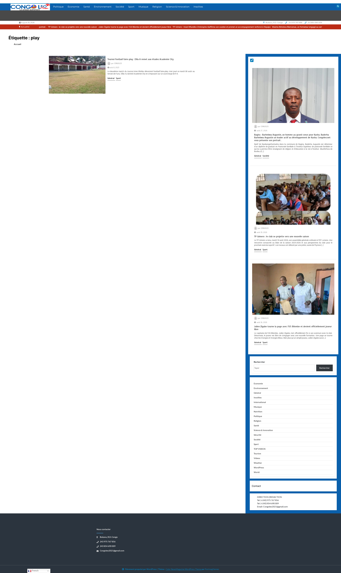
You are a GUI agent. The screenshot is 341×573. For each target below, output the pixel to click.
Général (111, 78)
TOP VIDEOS (259, 449)
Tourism (257, 453)
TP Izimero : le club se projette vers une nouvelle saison (40, 27)
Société (120, 6)
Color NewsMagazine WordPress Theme (183, 569)
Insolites (198, 6)
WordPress (259, 467)
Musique (143, 6)
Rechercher (259, 362)
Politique (58, 6)
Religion (157, 6)
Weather (258, 463)
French (34, 571)
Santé (86, 6)
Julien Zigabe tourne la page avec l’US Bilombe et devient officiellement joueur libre (102, 27)
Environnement (102, 6)
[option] (40, 26)
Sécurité (257, 435)
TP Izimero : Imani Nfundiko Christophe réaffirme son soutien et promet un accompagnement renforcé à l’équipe (189, 27)
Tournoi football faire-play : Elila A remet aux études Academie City (140, 59)
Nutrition (258, 411)
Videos (257, 458)
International (260, 402)
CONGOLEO (118, 63)
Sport (131, 6)
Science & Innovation (177, 6)
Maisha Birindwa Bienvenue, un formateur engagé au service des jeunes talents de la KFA (279, 27)
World (257, 472)
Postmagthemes (212, 569)
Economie (73, 6)
